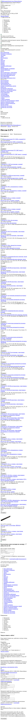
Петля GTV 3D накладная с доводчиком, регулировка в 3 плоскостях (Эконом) (11, 431)
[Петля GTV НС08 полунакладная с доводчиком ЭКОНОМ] (14, 269)
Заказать (3, 706)
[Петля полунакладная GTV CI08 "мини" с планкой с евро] (14, 151)
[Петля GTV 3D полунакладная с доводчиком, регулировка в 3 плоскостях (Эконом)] (14, 415)
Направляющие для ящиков (8, 68)
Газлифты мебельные (6, 66)
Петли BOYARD (5, 76)
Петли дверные (4, 82)
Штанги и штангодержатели (8, 103)
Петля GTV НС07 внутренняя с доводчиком (12, 355)
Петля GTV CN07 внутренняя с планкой (11, 167)
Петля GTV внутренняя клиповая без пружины (13, 366)
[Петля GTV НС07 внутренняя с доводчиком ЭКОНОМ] (14, 232)
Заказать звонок (5, 16)
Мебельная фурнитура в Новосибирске (11, 125)
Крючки (3, 64)
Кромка (2, 63)
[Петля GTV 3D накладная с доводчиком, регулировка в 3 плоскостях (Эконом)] (14, 427)
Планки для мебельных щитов (8, 86)
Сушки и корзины (5, 99)
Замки (2, 56)
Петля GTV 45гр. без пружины (8, 223)
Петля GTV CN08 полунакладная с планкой (12, 178)
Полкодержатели (5, 83)
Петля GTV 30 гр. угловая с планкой (10, 211)
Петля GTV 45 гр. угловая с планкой (10, 200)
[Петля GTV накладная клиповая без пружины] (13, 374)
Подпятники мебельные (7, 88)
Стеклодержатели (5, 96)
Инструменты (4, 57)
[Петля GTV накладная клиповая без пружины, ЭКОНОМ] (14, 324)
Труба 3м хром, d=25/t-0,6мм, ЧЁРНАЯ (10, 525)
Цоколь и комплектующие (7, 102)
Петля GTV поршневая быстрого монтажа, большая (14, 314)
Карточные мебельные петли (8, 78)
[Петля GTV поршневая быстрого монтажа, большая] (14, 312)
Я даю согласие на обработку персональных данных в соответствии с (13, 680)
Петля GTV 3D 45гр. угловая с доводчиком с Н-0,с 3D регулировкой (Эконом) (13, 480)
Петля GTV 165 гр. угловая (7, 491)
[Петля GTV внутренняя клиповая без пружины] (13, 363)
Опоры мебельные (5, 70)
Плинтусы (3, 87)
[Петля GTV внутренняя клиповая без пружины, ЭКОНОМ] (14, 297)
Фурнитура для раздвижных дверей (10, 100)
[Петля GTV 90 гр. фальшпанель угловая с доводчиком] (14, 451)
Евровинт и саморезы (6, 53)
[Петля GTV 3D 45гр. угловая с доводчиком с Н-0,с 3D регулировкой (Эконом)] (14, 476)
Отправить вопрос (5, 695)
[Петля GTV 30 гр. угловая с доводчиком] (11, 438)
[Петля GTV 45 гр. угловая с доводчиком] (11, 464)
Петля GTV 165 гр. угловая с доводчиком (11, 534)
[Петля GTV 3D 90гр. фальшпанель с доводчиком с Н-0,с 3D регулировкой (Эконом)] (14, 501)
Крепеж (3, 61)
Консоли (3, 60)
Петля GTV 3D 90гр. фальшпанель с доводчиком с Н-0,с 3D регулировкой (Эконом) (13, 505)
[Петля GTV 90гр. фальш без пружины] (11, 245)
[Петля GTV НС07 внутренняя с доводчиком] (12, 352)
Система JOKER (5, 95)
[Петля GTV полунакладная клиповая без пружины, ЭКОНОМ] (14, 338)
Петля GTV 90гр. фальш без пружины (10, 248)
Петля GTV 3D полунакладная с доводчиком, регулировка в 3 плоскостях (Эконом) (12, 418)
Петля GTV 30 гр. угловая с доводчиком (11, 441)
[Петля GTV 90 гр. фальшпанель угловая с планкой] (14, 188)
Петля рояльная (5, 80)
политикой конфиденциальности (17, 559)
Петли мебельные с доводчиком (9, 72)
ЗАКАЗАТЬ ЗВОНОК (6, 682)
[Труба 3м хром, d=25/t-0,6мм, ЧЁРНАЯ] (5, 522)
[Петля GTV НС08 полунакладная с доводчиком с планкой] (14, 387)
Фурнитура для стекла (6, 106)
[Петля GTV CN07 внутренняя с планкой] (11, 164)
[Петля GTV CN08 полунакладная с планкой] (12, 175)
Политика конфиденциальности (9, 672)
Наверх (2, 669)
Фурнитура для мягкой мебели (8, 90)
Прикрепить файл (5, 691)
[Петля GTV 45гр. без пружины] (9, 220)
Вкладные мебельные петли (8, 75)
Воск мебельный (5, 52)
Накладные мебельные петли (8, 74)
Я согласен (3, 718)
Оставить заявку (5, 565)
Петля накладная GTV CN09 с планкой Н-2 (12, 141)
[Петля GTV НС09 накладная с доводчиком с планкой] (14, 401)
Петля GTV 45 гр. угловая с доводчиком (11, 466)
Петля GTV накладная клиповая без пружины (12, 377)
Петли (2, 71)
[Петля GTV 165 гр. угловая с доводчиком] (12, 531)
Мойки (2, 67)
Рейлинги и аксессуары (7, 91)
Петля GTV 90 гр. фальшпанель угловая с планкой (13, 190)
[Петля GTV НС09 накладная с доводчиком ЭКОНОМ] (14, 283)
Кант (2, 59)
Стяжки (3, 98)
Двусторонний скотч (6, 84)
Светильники (4, 94)
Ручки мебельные (5, 92)
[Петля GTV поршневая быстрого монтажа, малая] (14, 256)
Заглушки (3, 55)
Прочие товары (4, 104)
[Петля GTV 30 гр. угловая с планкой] (10, 209)
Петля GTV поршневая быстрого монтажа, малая (13, 259)
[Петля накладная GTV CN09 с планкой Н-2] (13, 139)
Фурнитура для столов (6, 107)
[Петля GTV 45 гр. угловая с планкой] (10, 197)
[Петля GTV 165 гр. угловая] (8, 489)
